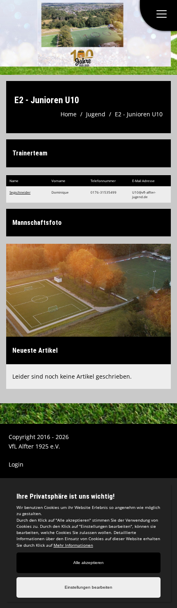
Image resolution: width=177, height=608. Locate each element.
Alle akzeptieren (88, 562)
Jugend (95, 114)
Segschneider (19, 192)
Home (69, 114)
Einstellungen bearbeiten (88, 587)
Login (16, 464)
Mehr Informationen (73, 545)
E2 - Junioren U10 (139, 114)
